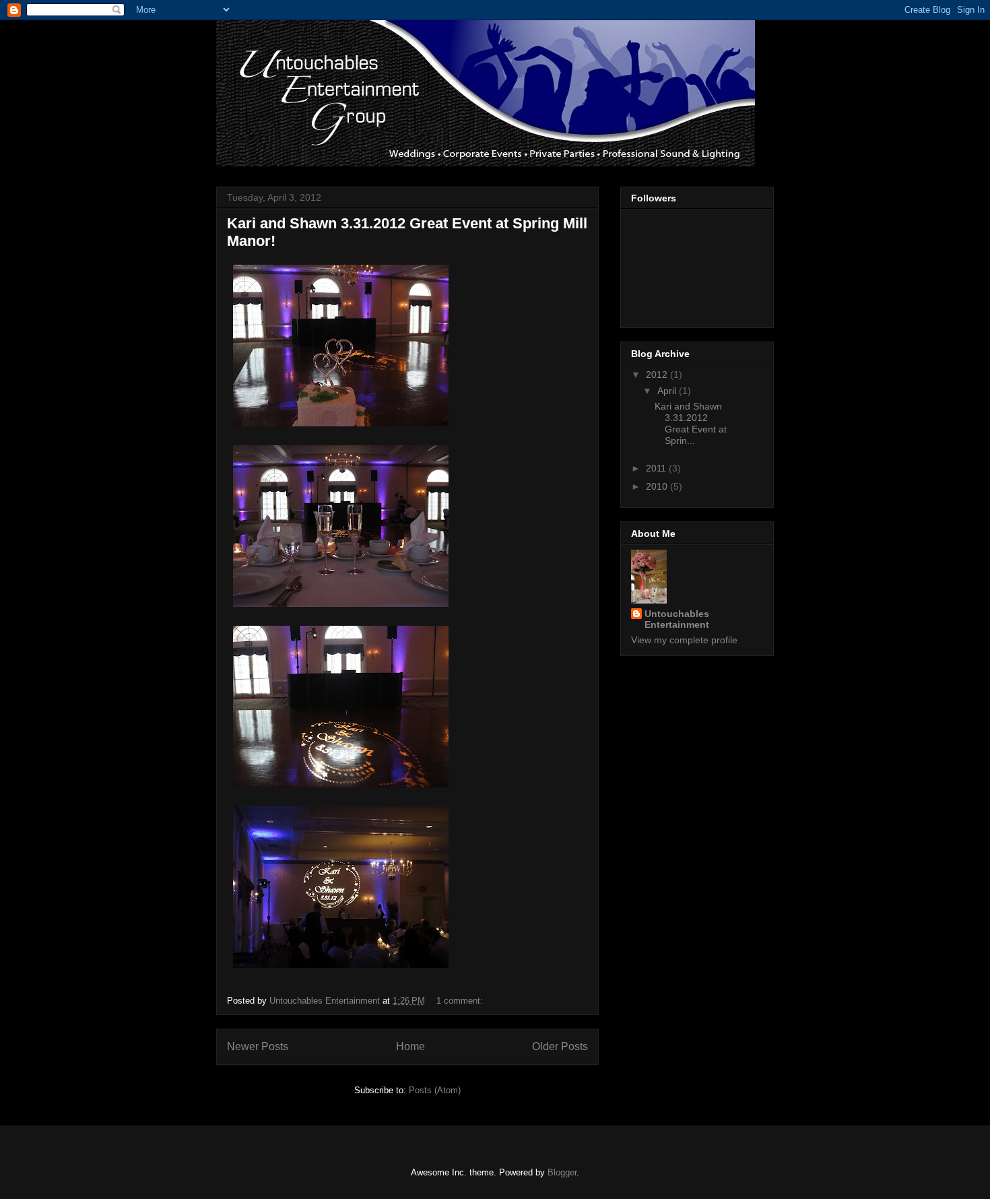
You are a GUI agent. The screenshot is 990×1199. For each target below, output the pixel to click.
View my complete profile (684, 640)
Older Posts (560, 1046)
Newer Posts (257, 1046)
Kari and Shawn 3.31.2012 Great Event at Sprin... (691, 423)
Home (410, 1046)
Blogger (562, 1172)
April (668, 390)
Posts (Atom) (435, 1090)
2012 (658, 374)
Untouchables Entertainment (677, 619)
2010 (658, 486)
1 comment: (461, 1001)
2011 (657, 468)
